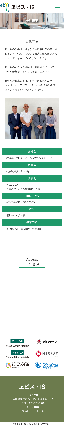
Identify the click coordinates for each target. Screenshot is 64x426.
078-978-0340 (37, 403)
